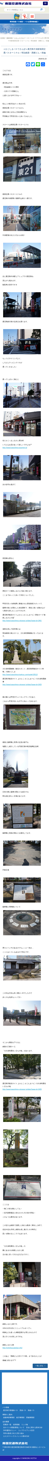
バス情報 (6, 1407)
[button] (45, 3)
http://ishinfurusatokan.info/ (12, 1348)
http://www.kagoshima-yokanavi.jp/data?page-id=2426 (22, 1089)
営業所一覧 (7, 1425)
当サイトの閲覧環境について (13, 1427)
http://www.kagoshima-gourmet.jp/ (15, 448)
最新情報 (10, 38)
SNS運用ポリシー (9, 1430)
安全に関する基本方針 (34, 1427)
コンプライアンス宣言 (26, 1430)
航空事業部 (20, 1417)
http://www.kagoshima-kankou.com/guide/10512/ (20, 675)
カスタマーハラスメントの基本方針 (16, 1436)
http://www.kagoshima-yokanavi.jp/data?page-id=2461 (22, 621)
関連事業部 (30, 1417)
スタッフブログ (19, 38)
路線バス (31, 1410)
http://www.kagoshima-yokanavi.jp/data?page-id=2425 (22, 684)
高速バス (23, 1410)
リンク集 (24, 1425)
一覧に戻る (39, 1366)
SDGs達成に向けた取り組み (13, 1433)
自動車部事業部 (9, 1417)
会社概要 (6, 1422)
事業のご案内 (7, 1415)
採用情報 (16, 1425)
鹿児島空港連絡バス (10, 1410)
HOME (2, 38)
